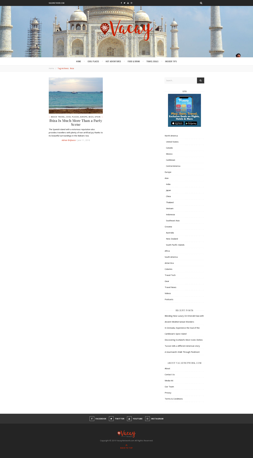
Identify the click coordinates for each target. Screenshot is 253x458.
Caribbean (170, 160)
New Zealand (172, 238)
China (168, 196)
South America (171, 257)
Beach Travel (58, 117)
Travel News (170, 287)
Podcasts (169, 299)
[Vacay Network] (126, 30)
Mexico (169, 153)
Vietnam (169, 208)
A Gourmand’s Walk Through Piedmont (182, 352)
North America (171, 135)
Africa (167, 250)
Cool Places (93, 61)
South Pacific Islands (175, 244)
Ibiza (91, 117)
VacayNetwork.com (56, 3)
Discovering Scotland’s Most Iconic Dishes (184, 339)
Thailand (170, 202)
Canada (169, 147)
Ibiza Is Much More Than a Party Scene (75, 122)
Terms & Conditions (174, 398)
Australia (170, 232)
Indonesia (170, 214)
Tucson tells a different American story (182, 346)
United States (172, 141)
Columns (168, 269)
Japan (168, 190)
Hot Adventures (113, 61)
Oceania (168, 226)
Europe (83, 117)
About (167, 368)
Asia (166, 178)
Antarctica (169, 263)
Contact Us (170, 374)
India (168, 184)
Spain (98, 117)
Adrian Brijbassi (69, 140)
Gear (167, 281)
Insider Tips (171, 61)
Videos (168, 293)
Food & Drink (134, 61)
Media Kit (169, 380)
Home (78, 61)
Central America (173, 166)
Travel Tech (170, 275)
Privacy (168, 392)
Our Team (169, 386)
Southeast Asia (172, 220)
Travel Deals (152, 61)
